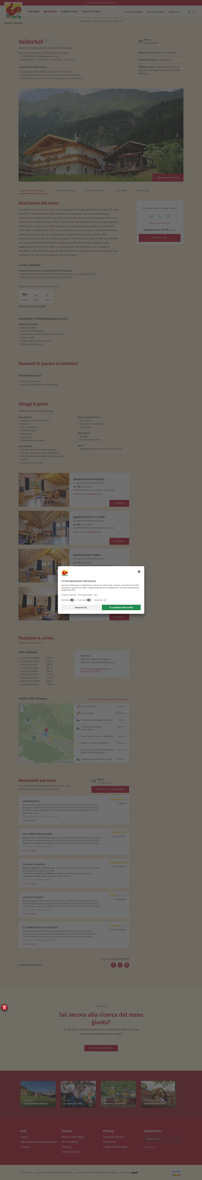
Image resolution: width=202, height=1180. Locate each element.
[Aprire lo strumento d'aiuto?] (4, 1007)
